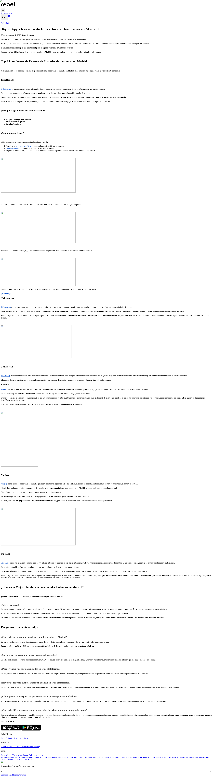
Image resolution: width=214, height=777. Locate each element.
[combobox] (1, 771)
